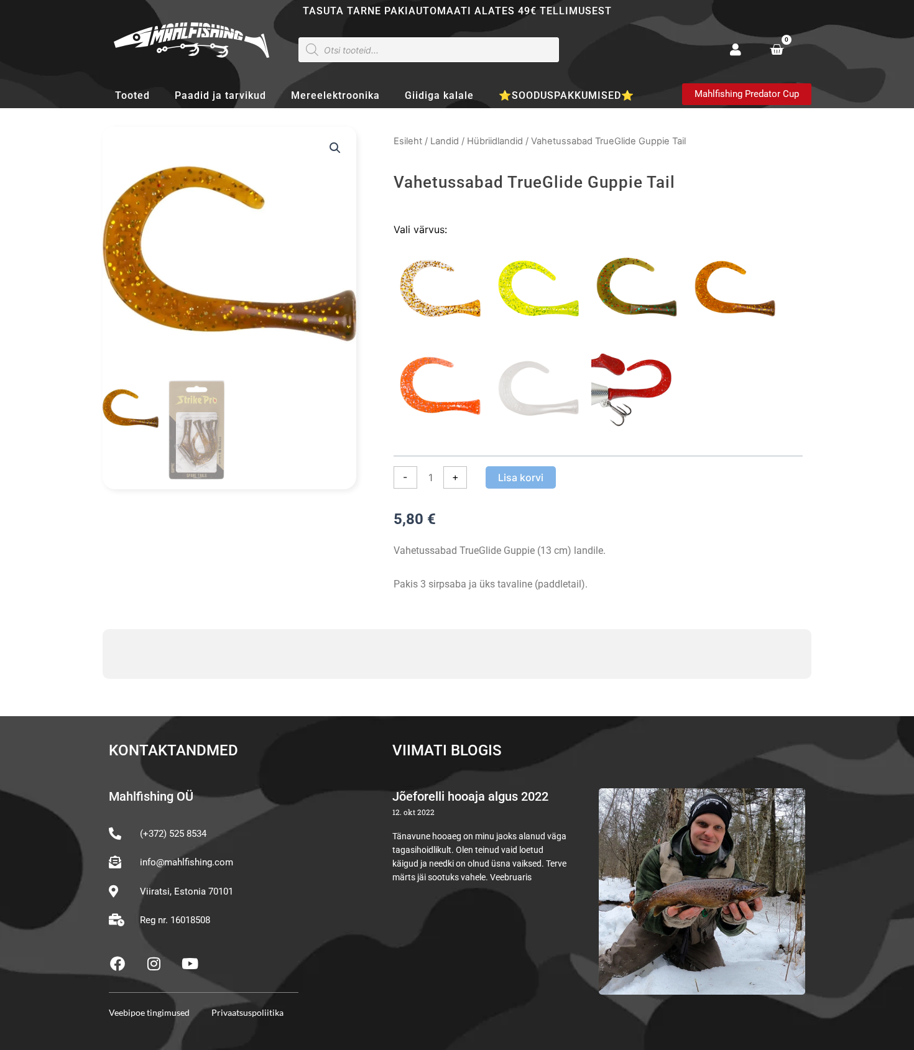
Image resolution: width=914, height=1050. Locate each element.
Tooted (132, 95)
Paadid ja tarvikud (220, 95)
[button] (335, 148)
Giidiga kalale (439, 95)
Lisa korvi (520, 477)
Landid (444, 141)
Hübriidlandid (495, 141)
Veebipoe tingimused (149, 1012)
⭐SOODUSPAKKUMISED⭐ (566, 95)
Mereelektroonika (335, 95)
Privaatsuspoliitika (247, 1012)
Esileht (408, 141)
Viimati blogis (447, 750)
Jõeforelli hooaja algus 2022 (470, 796)
